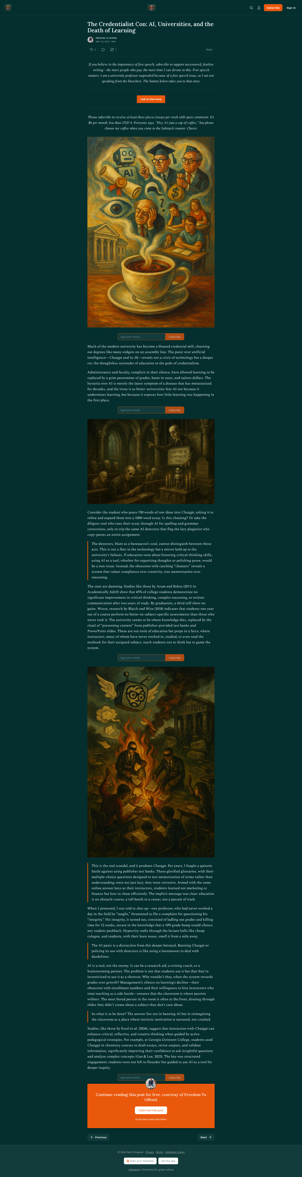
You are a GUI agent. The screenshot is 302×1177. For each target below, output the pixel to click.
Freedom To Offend (106, 38)
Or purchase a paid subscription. (151, 1119)
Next (203, 1137)
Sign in (291, 7)
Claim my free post (151, 1110)
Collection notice (175, 1152)
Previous (100, 1137)
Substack (133, 1169)
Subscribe (273, 7)
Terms (159, 1152)
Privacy (150, 1152)
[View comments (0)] (103, 49)
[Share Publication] (259, 7)
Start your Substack (142, 1161)
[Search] (251, 7)
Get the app (168, 1161)
